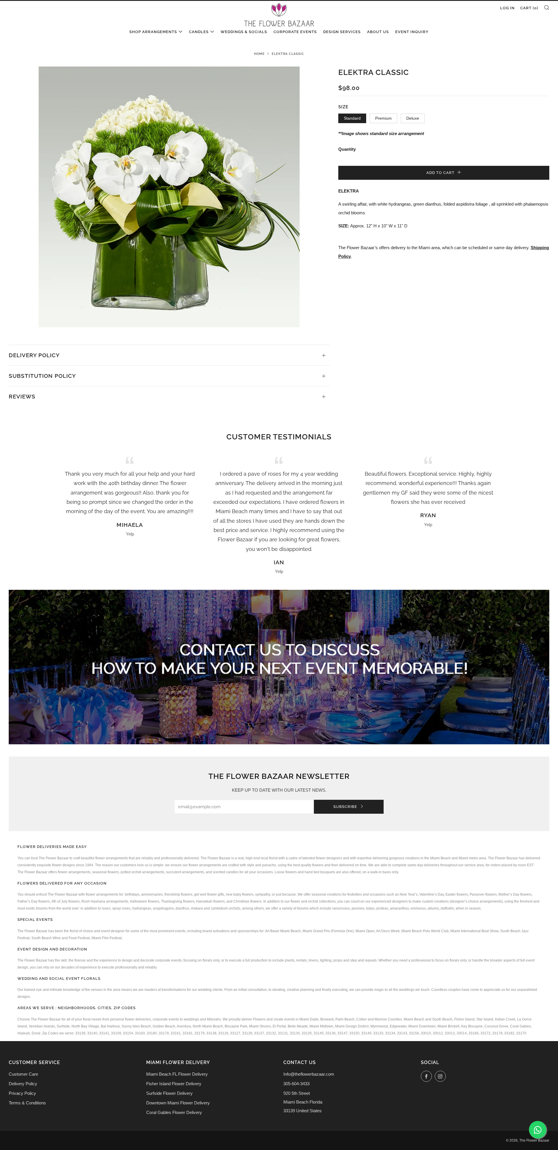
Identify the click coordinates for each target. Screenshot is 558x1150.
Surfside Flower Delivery (169, 1093)
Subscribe (345, 806)
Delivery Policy (23, 1083)
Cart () (529, 8)
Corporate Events (295, 32)
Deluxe (412, 118)
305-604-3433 (296, 1083)
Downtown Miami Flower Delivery (178, 1102)
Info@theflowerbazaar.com (308, 1074)
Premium (383, 118)
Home (259, 54)
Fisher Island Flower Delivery (173, 1083)
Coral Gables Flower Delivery (174, 1112)
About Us (378, 32)
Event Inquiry (412, 32)
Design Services (342, 32)
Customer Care (23, 1074)
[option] (169, 197)
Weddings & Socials (244, 32)
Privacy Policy (22, 1093)
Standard (352, 118)
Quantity (347, 149)
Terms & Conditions (27, 1102)
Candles (199, 32)
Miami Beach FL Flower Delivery (177, 1074)
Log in (507, 8)
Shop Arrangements (153, 32)
